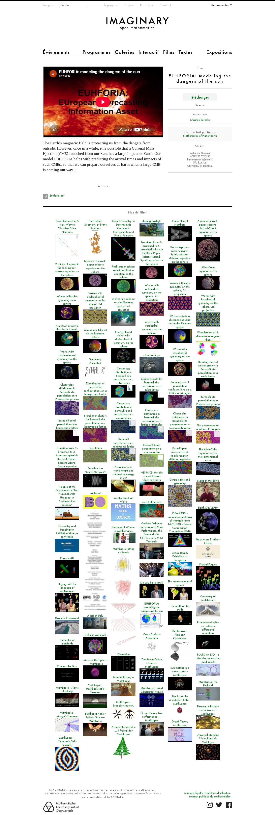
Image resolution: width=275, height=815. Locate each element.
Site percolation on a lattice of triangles (208, 427)
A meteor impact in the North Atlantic (67, 327)
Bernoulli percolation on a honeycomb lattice (123, 442)
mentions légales (193, 793)
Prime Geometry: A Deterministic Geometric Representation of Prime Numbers (123, 228)
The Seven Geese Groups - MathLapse (152, 663)
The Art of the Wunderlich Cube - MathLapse (180, 699)
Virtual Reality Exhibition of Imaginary (180, 556)
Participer (146, 5)
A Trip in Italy (95, 615)
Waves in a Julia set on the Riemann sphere (95, 333)
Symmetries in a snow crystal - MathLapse (179, 671)
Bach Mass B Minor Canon (208, 541)
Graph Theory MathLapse (180, 723)
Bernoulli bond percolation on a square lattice (151, 448)
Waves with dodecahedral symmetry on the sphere (67, 357)
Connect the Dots (67, 666)
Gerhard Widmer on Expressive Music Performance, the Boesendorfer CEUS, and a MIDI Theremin (152, 532)
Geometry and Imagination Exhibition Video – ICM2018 (67, 531)
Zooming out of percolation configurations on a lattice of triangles (179, 387)
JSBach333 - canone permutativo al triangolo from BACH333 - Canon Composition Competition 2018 (180, 522)
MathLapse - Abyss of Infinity (67, 689)
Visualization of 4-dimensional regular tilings (208, 336)
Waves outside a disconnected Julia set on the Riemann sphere (180, 321)
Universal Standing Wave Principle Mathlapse (208, 738)
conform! (95, 493)
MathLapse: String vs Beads (123, 550)
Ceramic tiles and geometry (180, 481)
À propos (110, 5)
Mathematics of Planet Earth (200, 135)
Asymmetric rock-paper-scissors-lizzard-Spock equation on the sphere (207, 228)
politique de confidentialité (215, 796)
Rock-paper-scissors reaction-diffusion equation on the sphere (123, 272)
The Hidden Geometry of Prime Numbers (95, 224)
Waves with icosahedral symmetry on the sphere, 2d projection (208, 303)
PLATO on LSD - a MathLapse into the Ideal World (207, 658)
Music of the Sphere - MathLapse (95, 661)
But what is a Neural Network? (95, 470)
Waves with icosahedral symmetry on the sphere (180, 354)
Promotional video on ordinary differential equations (208, 627)
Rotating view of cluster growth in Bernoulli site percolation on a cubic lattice (208, 369)
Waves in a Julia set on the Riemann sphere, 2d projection (123, 304)
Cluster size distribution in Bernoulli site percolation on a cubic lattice (123, 376)
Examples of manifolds (67, 641)
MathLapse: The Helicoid (207, 683)
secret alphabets (151, 502)
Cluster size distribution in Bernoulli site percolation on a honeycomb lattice (180, 421)
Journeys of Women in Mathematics (123, 529)
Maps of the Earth (208, 480)
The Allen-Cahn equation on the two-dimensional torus (208, 455)
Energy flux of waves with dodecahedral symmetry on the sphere (123, 339)
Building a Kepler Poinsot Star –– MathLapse (95, 717)
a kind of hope (151, 355)
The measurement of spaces (180, 583)
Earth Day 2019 (208, 507)
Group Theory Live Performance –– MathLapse (152, 716)
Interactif (149, 52)
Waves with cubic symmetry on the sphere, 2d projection (180, 288)
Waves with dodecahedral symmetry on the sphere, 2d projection (95, 300)
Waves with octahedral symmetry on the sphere (151, 327)
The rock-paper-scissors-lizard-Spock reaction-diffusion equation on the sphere (179, 254)
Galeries (124, 52)
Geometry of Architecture (208, 598)
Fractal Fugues (208, 564)
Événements (56, 52)
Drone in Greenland (67, 618)
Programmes (97, 52)
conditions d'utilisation (218, 793)
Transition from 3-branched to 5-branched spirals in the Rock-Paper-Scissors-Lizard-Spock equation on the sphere (151, 253)
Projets (128, 5)
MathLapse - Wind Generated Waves (152, 689)
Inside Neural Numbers (180, 222)
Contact (165, 5)
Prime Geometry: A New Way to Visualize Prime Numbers (67, 226)
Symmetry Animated (95, 361)
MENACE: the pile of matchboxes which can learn (152, 476)
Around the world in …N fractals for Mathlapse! (123, 730)
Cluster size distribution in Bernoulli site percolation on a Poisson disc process (67, 392)
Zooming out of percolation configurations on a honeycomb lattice (95, 389)
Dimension (123, 654)
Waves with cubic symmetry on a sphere (67, 300)
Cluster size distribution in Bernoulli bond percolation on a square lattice (123, 411)
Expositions (219, 52)
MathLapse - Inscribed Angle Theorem (95, 688)
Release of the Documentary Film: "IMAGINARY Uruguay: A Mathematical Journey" (67, 496)
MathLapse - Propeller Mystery (123, 703)
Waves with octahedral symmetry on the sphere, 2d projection (151, 292)
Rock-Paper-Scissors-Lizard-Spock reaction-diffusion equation (179, 454)
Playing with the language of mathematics (67, 587)
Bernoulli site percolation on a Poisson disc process (208, 400)
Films (168, 52)
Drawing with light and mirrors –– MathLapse (208, 710)
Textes (185, 52)
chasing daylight (151, 221)
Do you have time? (151, 582)
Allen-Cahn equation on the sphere (208, 270)
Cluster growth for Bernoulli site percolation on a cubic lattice (151, 384)
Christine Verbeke (200, 120)
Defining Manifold (95, 635)
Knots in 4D (67, 558)
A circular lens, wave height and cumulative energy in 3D (123, 472)
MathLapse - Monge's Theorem (67, 714)
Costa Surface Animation (151, 636)
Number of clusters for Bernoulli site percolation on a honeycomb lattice (95, 421)
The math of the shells (180, 607)
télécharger (200, 97)
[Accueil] (137, 25)
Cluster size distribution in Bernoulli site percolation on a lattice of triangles (151, 417)
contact (193, 796)
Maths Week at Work (123, 499)
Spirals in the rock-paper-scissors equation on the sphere (95, 266)
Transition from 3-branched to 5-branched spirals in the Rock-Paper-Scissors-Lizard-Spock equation (67, 457)
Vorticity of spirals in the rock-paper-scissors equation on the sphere (67, 269)
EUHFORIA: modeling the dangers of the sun (152, 607)
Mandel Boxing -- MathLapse (123, 679)
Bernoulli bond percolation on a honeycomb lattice (67, 424)
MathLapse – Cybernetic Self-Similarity (67, 741)
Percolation (95, 448)
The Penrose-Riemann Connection (179, 634)
